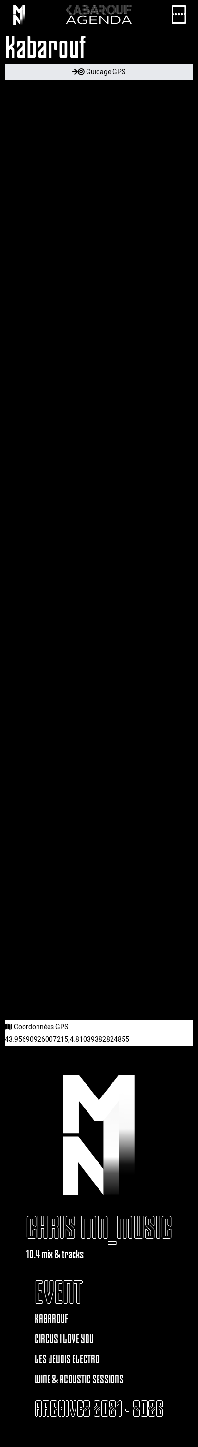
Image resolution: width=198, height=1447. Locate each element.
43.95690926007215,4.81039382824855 (67, 1038)
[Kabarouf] (19, 16)
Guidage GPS (105, 71)
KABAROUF (51, 1318)
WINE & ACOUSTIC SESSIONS (79, 1379)
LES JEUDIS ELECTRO (67, 1359)
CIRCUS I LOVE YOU (64, 1338)
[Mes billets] (178, 16)
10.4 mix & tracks (55, 1254)
